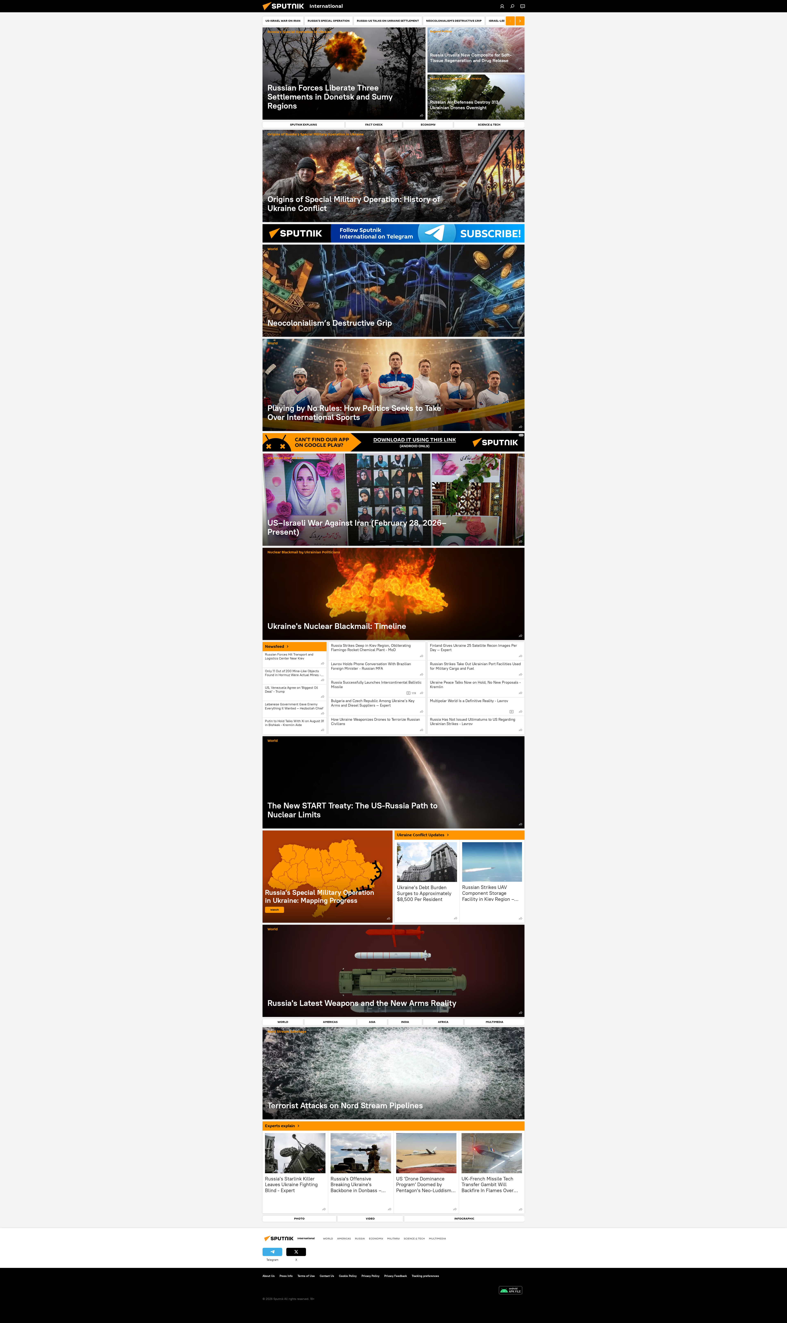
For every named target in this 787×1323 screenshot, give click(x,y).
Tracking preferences (425, 1276)
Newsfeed (274, 646)
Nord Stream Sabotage (286, 1032)
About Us (269, 1276)
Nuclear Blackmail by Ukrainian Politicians (303, 552)
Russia (360, 1238)
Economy (376, 1238)
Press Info (286, 1276)
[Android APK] (510, 1290)
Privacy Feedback (395, 1276)
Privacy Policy (370, 1276)
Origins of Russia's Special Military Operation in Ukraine (315, 134)
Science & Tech (414, 1238)
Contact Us (327, 1276)
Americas (344, 1238)
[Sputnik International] (284, 11)
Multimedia (437, 1238)
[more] (421, 115)
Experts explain (280, 1126)
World (272, 249)
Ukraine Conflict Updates (420, 835)
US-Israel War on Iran (285, 458)
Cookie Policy (348, 1276)
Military (393, 1238)
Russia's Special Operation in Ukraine (299, 32)
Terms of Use (306, 1276)
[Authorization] (502, 6)
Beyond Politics (441, 31)
